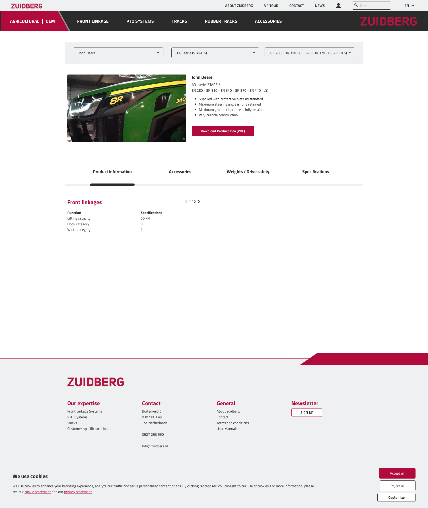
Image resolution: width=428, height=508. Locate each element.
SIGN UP (306, 412)
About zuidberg (228, 411)
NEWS (320, 5)
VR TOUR (271, 5)
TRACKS (179, 21)
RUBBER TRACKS (221, 21)
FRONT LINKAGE (93, 21)
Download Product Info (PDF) (223, 131)
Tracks (72, 422)
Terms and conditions (233, 422)
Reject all (398, 485)
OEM (50, 21)
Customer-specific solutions (88, 428)
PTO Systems (77, 417)
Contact (222, 417)
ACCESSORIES (268, 21)
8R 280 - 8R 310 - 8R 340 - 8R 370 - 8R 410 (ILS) (308, 53)
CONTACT (296, 5)
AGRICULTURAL (24, 21)
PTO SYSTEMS (140, 21)
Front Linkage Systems (84, 411)
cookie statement (38, 491)
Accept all (397, 473)
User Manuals (227, 428)
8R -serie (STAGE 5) (192, 53)
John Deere (87, 53)
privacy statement (78, 491)
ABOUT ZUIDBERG (239, 5)
